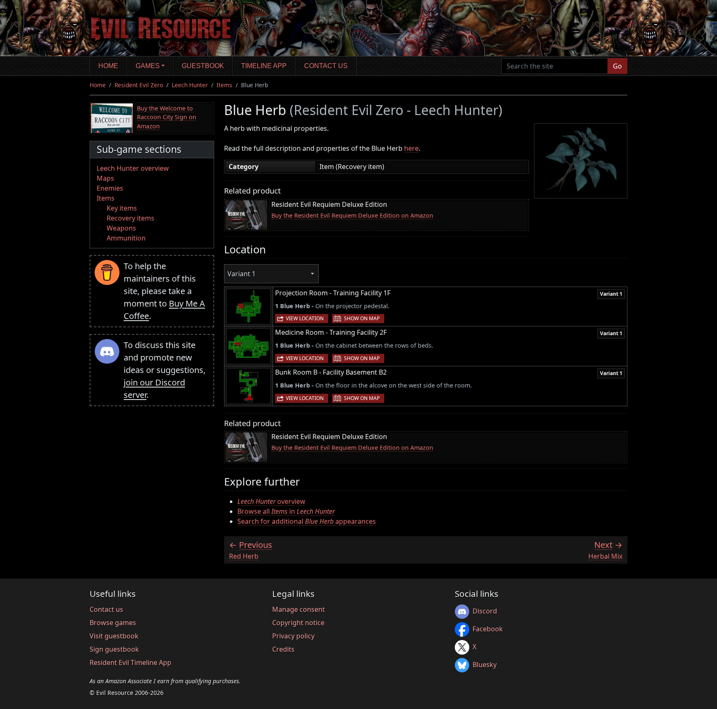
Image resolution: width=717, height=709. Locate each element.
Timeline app (264, 65)
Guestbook (203, 65)
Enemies (110, 188)
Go (617, 66)
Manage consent (298, 609)
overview (271, 501)
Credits (283, 649)
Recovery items (130, 218)
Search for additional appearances (306, 521)
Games (148, 65)
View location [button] (305, 318)
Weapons (121, 228)
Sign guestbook (114, 649)
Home (108, 65)
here (411, 148)
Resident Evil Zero (139, 85)
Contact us (326, 65)
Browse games (113, 622)
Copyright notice (298, 622)
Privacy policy (293, 635)
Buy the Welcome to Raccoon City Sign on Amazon (166, 117)
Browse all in (286, 511)
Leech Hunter (190, 85)
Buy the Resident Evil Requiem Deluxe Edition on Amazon (352, 215)
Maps (105, 178)
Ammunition (126, 238)
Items (224, 85)
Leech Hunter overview (133, 168)
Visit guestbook (114, 635)
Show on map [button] (362, 318)
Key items (122, 208)
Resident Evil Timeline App (130, 662)
